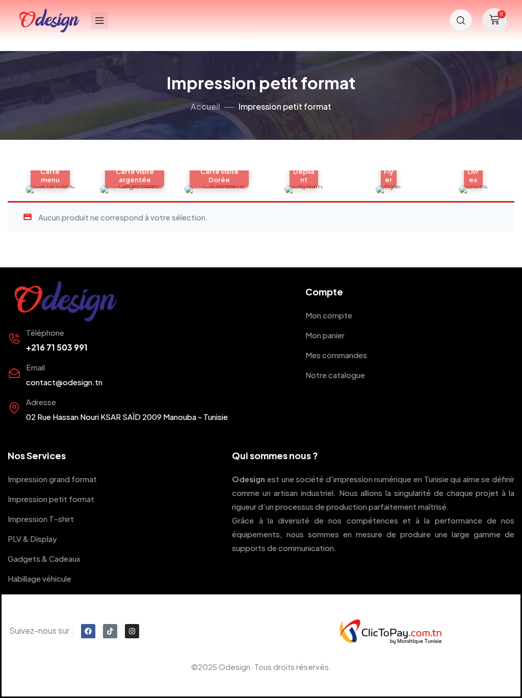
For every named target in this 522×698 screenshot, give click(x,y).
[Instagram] (132, 631)
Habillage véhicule (39, 578)
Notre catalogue (335, 375)
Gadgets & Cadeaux (44, 558)
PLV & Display (32, 538)
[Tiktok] (110, 631)
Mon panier (325, 335)
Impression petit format (51, 499)
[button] (494, 20)
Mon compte (328, 315)
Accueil (205, 106)
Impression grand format (52, 479)
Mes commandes (336, 355)
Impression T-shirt (41, 519)
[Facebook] (88, 631)
